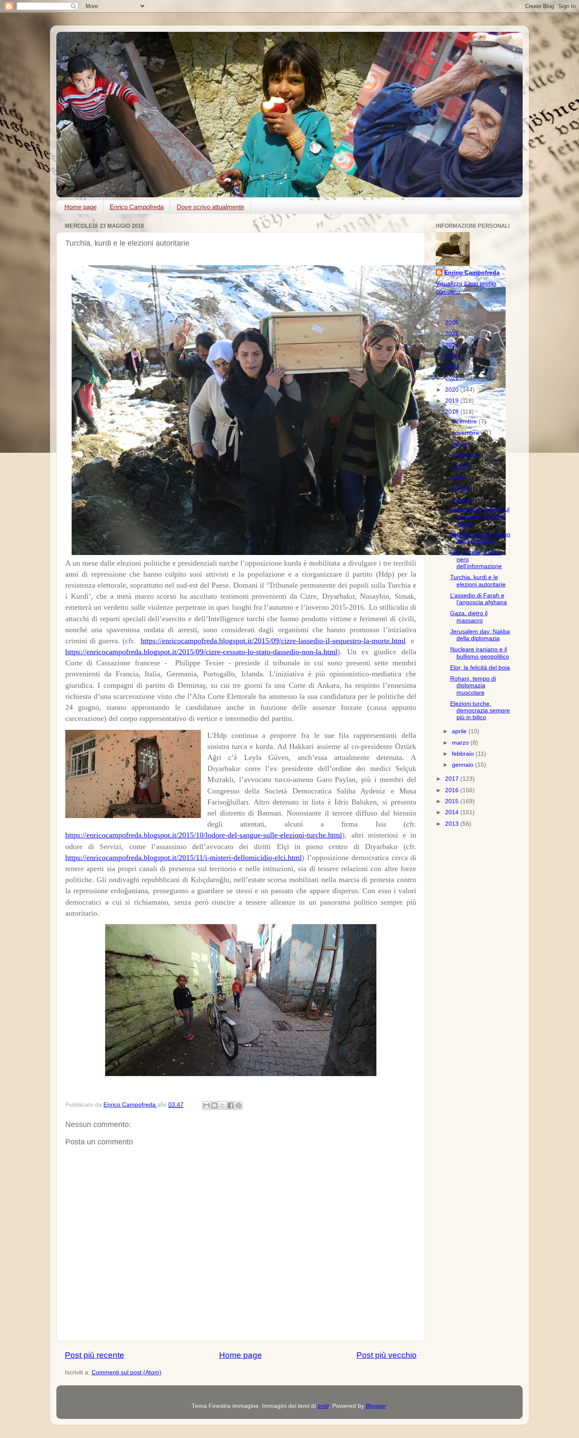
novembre (466, 433)
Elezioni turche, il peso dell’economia (480, 537)
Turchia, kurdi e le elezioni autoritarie (478, 580)
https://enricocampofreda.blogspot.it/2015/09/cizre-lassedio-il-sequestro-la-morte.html (273, 640)
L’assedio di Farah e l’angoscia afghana (478, 598)
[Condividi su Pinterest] (238, 1105)
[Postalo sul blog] (214, 1105)
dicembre (465, 421)
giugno (462, 488)
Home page (80, 206)
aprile (460, 731)
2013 (452, 824)
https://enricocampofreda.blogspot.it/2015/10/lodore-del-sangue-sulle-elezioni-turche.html (203, 835)
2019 (452, 401)
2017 (452, 779)
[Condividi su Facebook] (230, 1105)
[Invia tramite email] (206, 1105)
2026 (452, 323)
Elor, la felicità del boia (480, 667)
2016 (452, 790)
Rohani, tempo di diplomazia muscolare (473, 685)
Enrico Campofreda (137, 206)
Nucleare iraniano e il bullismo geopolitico (479, 652)
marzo (461, 743)
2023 (452, 356)
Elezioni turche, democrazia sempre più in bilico (480, 710)
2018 (452, 412)
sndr (323, 1406)
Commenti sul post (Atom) (126, 1372)
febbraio (464, 754)
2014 (452, 812)
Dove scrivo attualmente (210, 206)
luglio (460, 477)
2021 (452, 378)
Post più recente (94, 1355)
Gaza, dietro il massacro (468, 616)
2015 (452, 801)
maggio (462, 500)
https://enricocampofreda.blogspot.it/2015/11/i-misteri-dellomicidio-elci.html (183, 857)
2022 (452, 367)
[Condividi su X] (222, 1105)
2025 (452, 334)
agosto (462, 466)
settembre (466, 455)
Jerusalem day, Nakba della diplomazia (480, 635)
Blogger (376, 1406)
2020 (452, 390)
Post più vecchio (386, 1355)
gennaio (463, 765)
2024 (452, 345)
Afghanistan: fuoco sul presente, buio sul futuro (479, 516)
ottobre (462, 444)
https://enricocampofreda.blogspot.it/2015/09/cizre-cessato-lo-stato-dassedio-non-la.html (201, 652)
